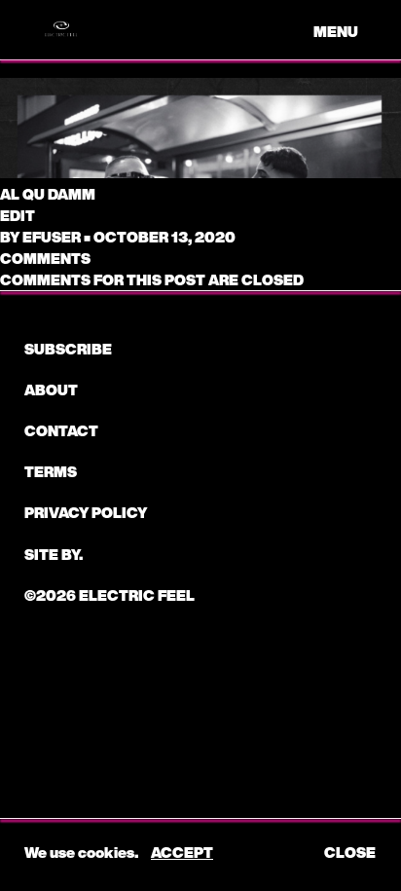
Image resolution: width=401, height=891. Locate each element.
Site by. (53, 554)
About (51, 389)
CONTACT (61, 430)
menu (335, 31)
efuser (51, 236)
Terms (50, 471)
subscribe (68, 348)
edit (17, 215)
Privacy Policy (85, 512)
